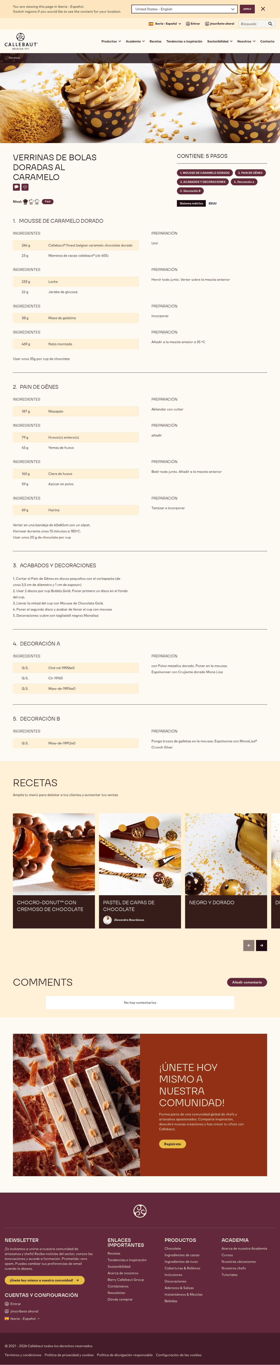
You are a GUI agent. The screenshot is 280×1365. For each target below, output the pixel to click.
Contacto (267, 41)
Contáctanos (118, 1286)
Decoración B (191, 191)
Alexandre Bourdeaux (129, 920)
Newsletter (116, 1293)
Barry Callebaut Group (126, 1280)
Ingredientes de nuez (181, 1262)
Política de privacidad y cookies (69, 1355)
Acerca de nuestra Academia (244, 1248)
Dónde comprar (120, 1299)
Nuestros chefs (234, 1268)
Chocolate (173, 1248)
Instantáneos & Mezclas (184, 1294)
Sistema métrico (191, 203)
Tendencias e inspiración (184, 41)
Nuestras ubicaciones (239, 1262)
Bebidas (171, 1301)
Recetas (156, 41)
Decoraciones (175, 1281)
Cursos (227, 1255)
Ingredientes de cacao (182, 1255)
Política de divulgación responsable (125, 1355)
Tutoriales (230, 1275)
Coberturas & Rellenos (182, 1268)
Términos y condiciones (23, 1355)
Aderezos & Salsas (179, 1288)
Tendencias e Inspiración (127, 1260)
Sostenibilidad (119, 1266)
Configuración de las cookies (178, 1355)
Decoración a (245, 181)
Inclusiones (173, 1275)
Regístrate (172, 1144)
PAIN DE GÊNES (252, 172)
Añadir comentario (247, 982)
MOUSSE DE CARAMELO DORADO (206, 172)
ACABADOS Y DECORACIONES (204, 181)
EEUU (212, 203)
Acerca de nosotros (123, 1273)
